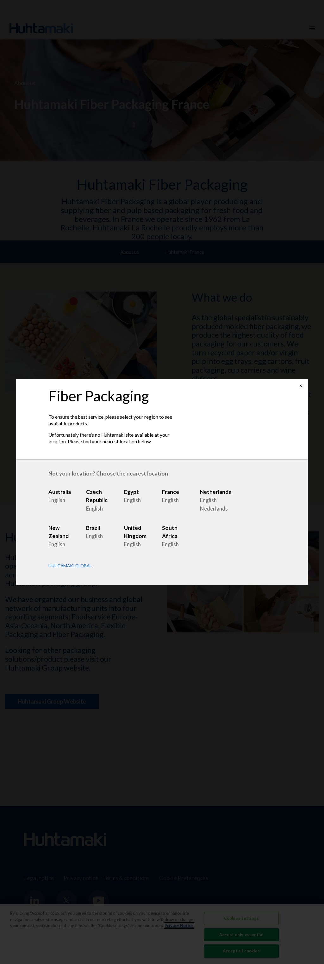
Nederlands (214, 508)
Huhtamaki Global (70, 566)
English (56, 500)
